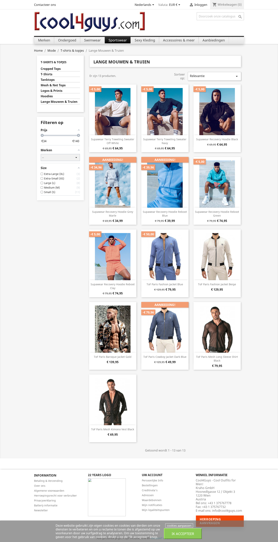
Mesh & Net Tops (53, 85)
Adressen (148, 495)
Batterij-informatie (45, 505)
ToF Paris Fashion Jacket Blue (165, 284)
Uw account (152, 475)
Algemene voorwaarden (49, 490)
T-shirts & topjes (53, 62)
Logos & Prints (51, 91)
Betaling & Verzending (48, 481)
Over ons (39, 485)
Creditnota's (150, 490)
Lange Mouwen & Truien (59, 102)
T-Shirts (46, 74)
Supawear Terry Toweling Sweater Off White (112, 141)
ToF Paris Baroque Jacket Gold (112, 357)
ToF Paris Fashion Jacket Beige (217, 284)
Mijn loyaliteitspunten (156, 510)
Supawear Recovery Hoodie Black (217, 139)
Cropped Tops (51, 69)
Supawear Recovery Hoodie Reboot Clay (113, 286)
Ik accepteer (183, 533)
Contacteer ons (45, 5)
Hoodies (47, 96)
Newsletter (41, 510)
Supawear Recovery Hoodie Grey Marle (112, 213)
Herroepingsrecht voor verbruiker (55, 495)
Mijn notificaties (152, 505)
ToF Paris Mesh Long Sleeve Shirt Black (217, 358)
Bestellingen (150, 485)
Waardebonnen (152, 500)
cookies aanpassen (179, 525)
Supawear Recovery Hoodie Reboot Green (217, 213)
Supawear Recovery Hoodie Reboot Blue (165, 213)
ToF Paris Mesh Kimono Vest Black (112, 429)
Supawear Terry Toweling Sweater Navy (164, 141)
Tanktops (48, 80)
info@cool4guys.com (227, 510)
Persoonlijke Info (152, 480)
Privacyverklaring (45, 500)
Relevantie (214, 76)
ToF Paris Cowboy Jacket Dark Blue (164, 357)
